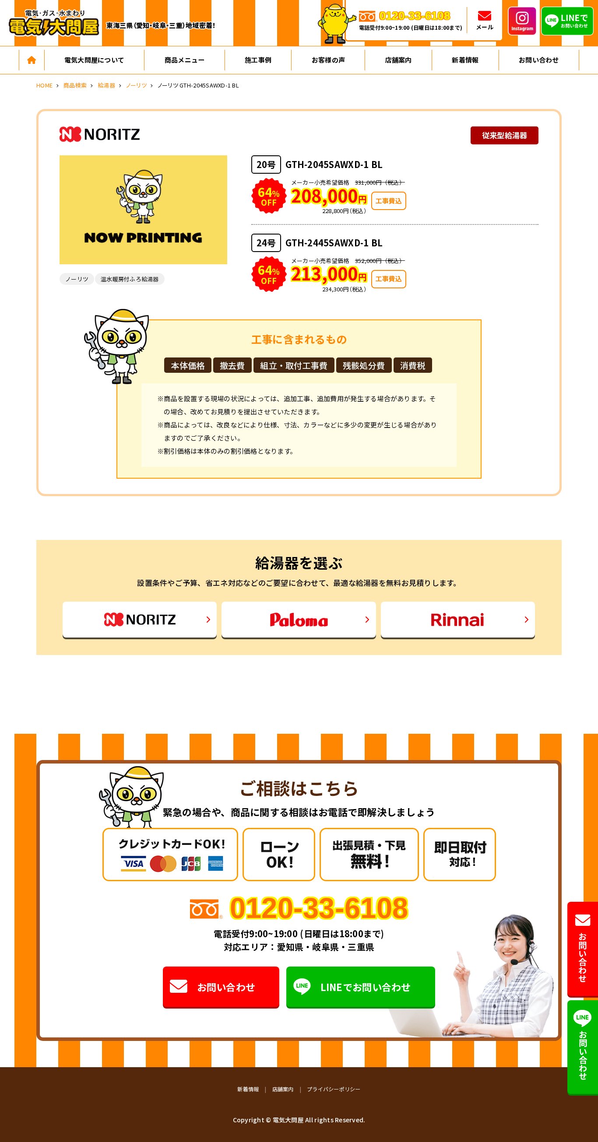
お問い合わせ (539, 59)
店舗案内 (398, 59)
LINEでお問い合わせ (365, 987)
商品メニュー (185, 59)
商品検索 (75, 85)
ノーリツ (136, 85)
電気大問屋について (94, 59)
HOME (44, 85)
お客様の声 (328, 59)
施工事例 (258, 59)
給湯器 (106, 85)
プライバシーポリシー (334, 1089)
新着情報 (465, 59)
